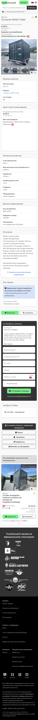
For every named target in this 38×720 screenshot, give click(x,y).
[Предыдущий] (3, 57)
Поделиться (20, 442)
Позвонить (29, 313)
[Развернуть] (19, 523)
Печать (20, 432)
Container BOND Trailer (11, 93)
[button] (36, 2)
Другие (5, 86)
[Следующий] (35, 57)
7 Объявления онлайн (11, 304)
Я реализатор (12, 383)
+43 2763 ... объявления (15, 412)
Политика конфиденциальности (19, 396)
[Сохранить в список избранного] (32, 17)
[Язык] (32, 2)
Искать (32, 8)
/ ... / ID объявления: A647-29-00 (14, 12)
